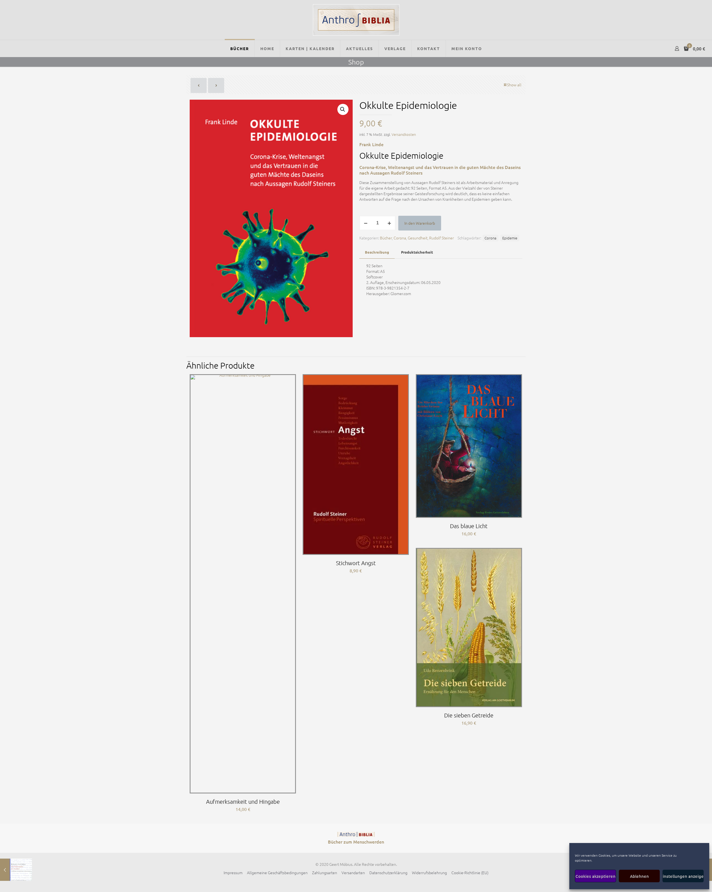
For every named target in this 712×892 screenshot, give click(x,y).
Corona (400, 238)
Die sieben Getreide (468, 715)
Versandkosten (404, 134)
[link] (356, 834)
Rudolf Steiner (441, 238)
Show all (514, 84)
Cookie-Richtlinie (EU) (469, 872)
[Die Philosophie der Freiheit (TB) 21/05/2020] (16, 870)
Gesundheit (417, 238)
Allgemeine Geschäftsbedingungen (277, 872)
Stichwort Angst (356, 563)
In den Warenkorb (419, 223)
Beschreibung (377, 252)
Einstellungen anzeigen (683, 876)
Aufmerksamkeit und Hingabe (243, 801)
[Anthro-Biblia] (356, 20)
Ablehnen (639, 876)
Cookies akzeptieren (595, 876)
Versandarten (353, 872)
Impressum (233, 872)
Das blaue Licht (469, 526)
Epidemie (509, 238)
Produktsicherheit (417, 252)
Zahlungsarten (324, 872)
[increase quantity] (389, 223)
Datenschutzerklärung (388, 872)
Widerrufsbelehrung (429, 872)
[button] (342, 109)
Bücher (386, 238)
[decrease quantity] (365, 223)
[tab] (377, 252)
